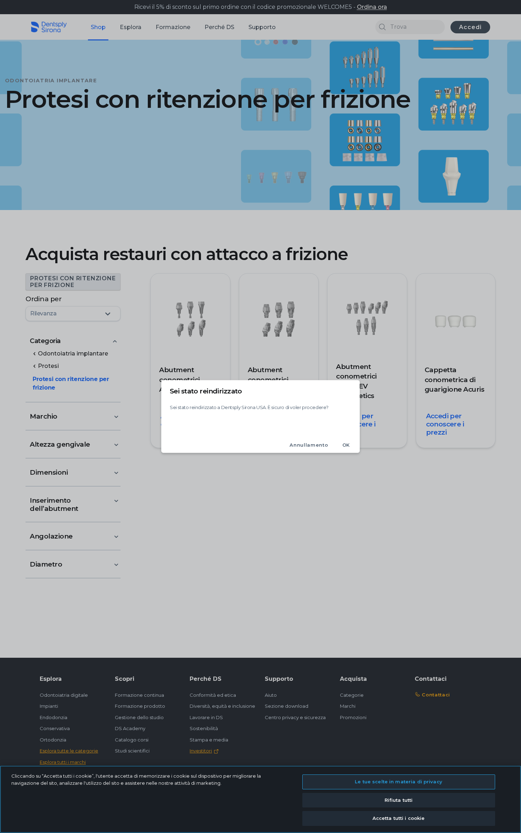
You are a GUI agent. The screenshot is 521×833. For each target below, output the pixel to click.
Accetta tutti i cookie (398, 818)
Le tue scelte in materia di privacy (398, 781)
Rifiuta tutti (399, 800)
